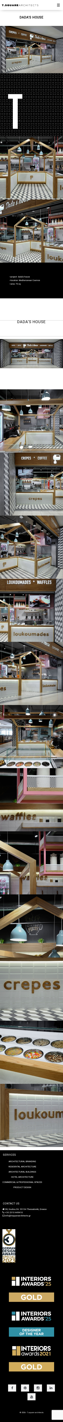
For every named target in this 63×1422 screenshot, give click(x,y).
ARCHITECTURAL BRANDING (22, 1161)
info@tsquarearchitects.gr (18, 1215)
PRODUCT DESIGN (22, 1187)
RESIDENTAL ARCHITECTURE (22, 1166)
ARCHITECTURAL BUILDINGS (22, 1171)
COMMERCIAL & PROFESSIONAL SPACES (22, 1182)
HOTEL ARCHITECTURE (22, 1177)
